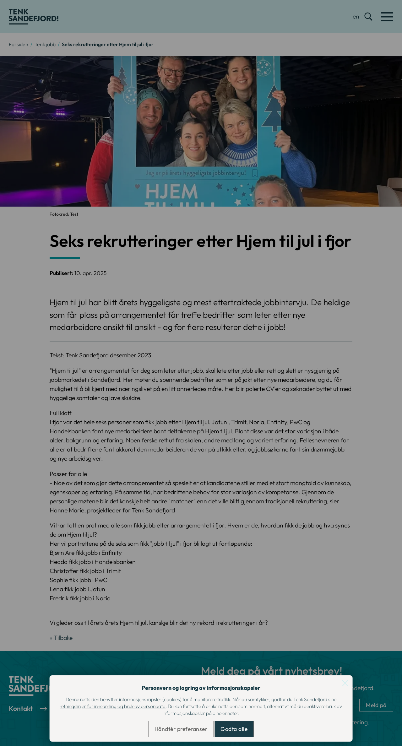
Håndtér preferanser (181, 728)
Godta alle (233, 728)
